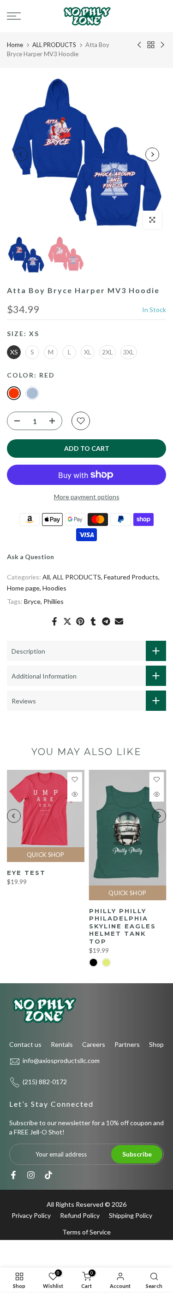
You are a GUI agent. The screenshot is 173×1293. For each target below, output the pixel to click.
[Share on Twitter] (67, 621)
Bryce (32, 601)
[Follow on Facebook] (13, 1175)
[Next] (152, 154)
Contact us (25, 1044)
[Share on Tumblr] (93, 621)
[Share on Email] (119, 621)
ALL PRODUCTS (54, 44)
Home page (23, 588)
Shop (156, 1044)
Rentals (62, 1044)
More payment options (86, 497)
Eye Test (26, 872)
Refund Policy (80, 1215)
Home (15, 44)
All (46, 577)
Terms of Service (86, 1232)
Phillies (53, 601)
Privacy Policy (31, 1215)
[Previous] (21, 154)
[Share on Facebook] (54, 621)
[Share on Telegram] (106, 621)
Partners (127, 1044)
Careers (93, 1044)
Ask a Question (30, 557)
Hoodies (54, 588)
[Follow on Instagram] (31, 1175)
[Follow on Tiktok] (48, 1175)
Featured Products (131, 577)
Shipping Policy (130, 1215)
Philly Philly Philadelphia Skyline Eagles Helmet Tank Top (122, 926)
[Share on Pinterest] (80, 621)
